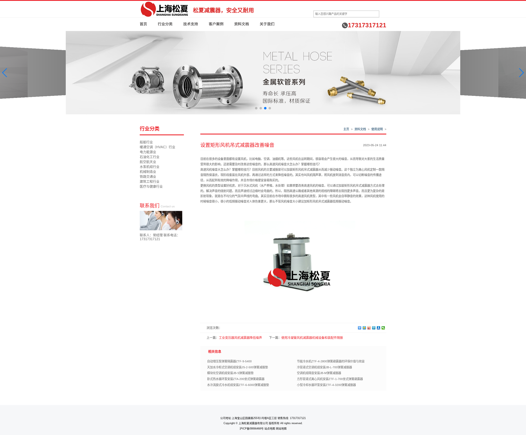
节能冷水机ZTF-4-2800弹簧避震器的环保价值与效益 (331, 361)
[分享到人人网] (378, 327)
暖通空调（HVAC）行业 (157, 147)
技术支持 (190, 24)
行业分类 (165, 24)
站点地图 (269, 428)
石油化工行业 (149, 157)
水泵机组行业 (149, 167)
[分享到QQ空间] (364, 327)
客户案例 (216, 24)
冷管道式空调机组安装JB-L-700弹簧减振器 (324, 367)
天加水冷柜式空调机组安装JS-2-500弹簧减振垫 (237, 367)
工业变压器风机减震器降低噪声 (240, 337)
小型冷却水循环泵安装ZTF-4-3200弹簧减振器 (326, 385)
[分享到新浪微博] (369, 327)
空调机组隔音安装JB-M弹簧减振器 (319, 373)
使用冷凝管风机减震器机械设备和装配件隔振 (312, 337)
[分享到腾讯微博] (374, 327)
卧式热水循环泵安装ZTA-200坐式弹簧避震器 (235, 379)
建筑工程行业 (149, 181)
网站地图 (281, 428)
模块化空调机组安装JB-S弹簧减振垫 (230, 373)
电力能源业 (148, 152)
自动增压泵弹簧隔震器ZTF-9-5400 (229, 361)
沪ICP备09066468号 (252, 428)
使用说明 (377, 129)
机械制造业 (148, 171)
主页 (346, 129)
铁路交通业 (148, 176)
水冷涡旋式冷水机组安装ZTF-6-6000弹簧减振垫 (238, 385)
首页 (143, 24)
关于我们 (267, 24)
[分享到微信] (383, 327)
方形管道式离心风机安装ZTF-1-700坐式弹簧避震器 (330, 379)
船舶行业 (146, 142)
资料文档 (241, 24)
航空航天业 (148, 162)
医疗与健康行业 (151, 186)
